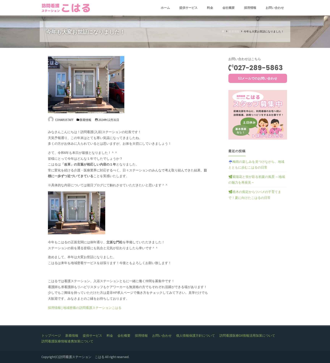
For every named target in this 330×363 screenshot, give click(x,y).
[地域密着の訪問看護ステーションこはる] (66, 8)
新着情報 (234, 31)
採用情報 (141, 335)
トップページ (51, 335)
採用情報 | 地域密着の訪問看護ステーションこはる (84, 308)
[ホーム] (223, 31)
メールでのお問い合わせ (259, 78)
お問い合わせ (162, 335)
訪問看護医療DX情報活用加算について (247, 335)
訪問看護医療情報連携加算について (67, 341)
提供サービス (92, 335)
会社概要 (123, 335)
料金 (110, 335)
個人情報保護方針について (195, 335)
